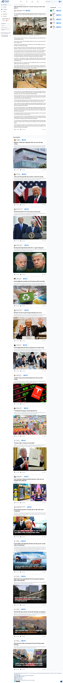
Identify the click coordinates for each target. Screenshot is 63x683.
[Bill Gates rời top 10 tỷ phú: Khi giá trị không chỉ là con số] (30, 328)
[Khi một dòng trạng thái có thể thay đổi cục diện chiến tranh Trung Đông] (30, 525)
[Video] (37, 1)
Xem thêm (38, 179)
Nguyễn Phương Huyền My (20, 10)
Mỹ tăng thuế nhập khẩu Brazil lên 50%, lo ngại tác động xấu (28, 247)
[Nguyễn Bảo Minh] (15, 477)
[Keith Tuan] (15, 174)
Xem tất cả (59, 7)
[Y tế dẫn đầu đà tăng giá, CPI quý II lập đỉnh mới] (30, 425)
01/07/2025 (18, 477)
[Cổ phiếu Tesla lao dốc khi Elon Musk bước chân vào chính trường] (30, 393)
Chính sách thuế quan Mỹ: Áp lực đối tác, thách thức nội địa (28, 176)
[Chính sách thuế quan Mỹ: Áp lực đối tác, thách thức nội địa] (30, 192)
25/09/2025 (18, 140)
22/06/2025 (18, 641)
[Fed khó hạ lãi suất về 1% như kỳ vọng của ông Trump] (30, 227)
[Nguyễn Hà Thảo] (15, 408)
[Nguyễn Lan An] (15, 375)
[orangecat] (15, 140)
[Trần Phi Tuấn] (15, 345)
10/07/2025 (18, 310)
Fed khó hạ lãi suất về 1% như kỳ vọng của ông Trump (27, 211)
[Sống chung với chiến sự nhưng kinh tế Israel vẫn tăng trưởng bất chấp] (30, 658)
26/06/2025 (18, 541)
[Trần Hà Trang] (15, 279)
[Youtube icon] (6, 20)
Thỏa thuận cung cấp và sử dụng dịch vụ (5, 29)
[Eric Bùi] (15, 441)
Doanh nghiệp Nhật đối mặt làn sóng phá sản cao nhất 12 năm (29, 347)
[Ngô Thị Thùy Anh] (15, 209)
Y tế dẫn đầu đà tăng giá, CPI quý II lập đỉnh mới (25, 410)
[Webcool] (30, 133)
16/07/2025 (18, 209)
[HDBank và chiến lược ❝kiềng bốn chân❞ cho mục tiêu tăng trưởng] (30, 158)
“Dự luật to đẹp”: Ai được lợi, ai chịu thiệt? (24, 443)
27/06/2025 (18, 507)
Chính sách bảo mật (4, 27)
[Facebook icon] (3, 20)
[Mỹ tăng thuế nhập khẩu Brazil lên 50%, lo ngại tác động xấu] (30, 262)
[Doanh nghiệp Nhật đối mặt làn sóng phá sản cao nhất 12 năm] (30, 360)
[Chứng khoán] (32, 1)
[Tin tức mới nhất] (21, 1)
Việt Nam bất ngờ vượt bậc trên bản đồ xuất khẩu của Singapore (30, 612)
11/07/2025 (18, 279)
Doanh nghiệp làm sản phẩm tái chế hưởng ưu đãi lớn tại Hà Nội (29, 281)
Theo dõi (28, 10)
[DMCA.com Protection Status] (38, 681)
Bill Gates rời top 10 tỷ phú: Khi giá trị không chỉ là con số (28, 312)
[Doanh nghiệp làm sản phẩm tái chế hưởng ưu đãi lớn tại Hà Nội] (30, 295)
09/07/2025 (18, 345)
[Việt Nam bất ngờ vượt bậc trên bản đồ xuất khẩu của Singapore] (30, 625)
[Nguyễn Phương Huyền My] (15, 507)
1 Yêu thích (17, 536)
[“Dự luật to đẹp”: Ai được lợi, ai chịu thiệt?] (30, 459)
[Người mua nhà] (26, 1)
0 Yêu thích (17, 129)
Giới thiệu (2, 25)
